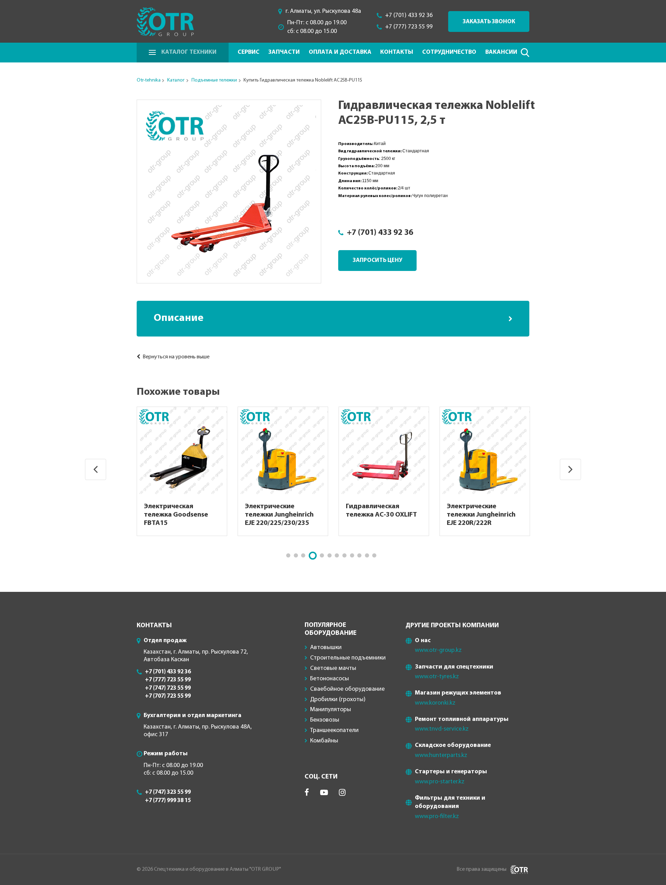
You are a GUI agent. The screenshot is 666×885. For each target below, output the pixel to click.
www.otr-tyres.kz (437, 677)
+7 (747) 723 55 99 (168, 688)
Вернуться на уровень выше (176, 357)
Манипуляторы (330, 710)
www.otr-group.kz (438, 650)
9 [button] (352, 555)
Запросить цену (377, 260)
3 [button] (303, 555)
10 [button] (359, 555)
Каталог (176, 80)
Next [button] (570, 469)
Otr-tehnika (149, 80)
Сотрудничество (449, 52)
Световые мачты (333, 668)
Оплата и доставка (340, 52)
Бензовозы (324, 720)
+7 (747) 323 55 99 (168, 792)
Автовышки (326, 647)
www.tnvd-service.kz (442, 729)
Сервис (248, 52)
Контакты (396, 52)
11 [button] (367, 555)
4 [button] (313, 556)
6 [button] (329, 555)
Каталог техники (188, 52)
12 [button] (374, 555)
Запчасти (284, 52)
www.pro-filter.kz (437, 816)
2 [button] (296, 555)
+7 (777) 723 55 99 (409, 27)
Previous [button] (95, 469)
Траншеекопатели (334, 730)
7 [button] (337, 555)
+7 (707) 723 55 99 (168, 696)
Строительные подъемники (348, 658)
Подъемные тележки (214, 80)
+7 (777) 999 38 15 (168, 800)
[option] (229, 191)
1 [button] (288, 555)
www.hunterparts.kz (441, 755)
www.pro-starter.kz (439, 782)
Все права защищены (481, 869)
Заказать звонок (489, 22)
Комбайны (324, 741)
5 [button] (322, 555)
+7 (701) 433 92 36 (409, 15)
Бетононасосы (329, 679)
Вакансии (501, 52)
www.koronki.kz (435, 703)
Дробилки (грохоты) (338, 700)
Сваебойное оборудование (347, 689)
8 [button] (344, 555)
